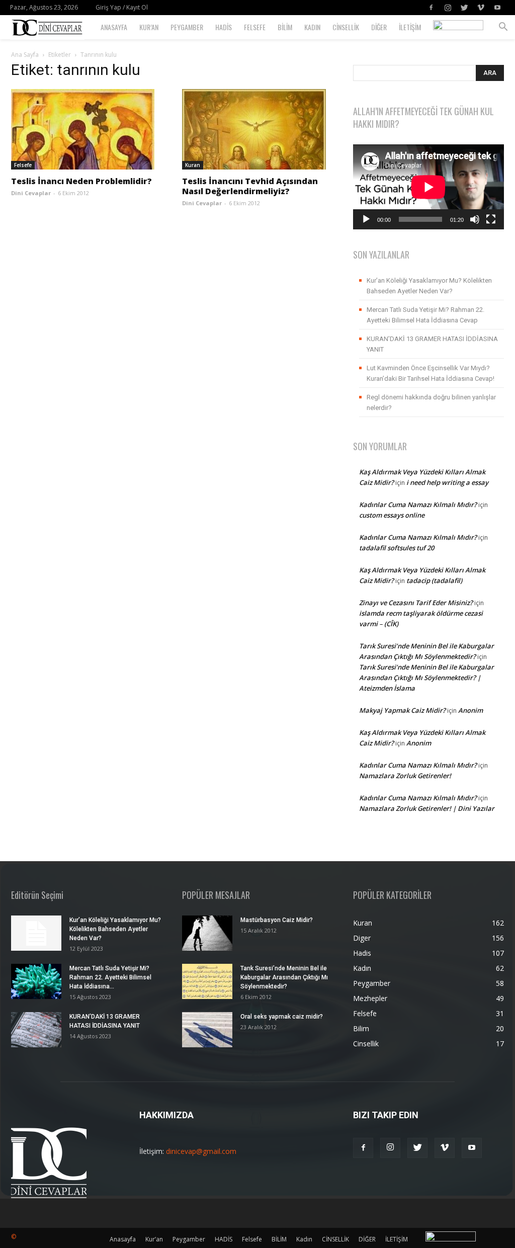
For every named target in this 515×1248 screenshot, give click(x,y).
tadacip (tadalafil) (434, 580)
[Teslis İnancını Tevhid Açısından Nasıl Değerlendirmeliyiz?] (257, 129)
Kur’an (148, 27)
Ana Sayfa (25, 54)
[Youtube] (497, 7)
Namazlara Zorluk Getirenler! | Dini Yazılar (426, 808)
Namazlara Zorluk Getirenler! (405, 775)
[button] (503, 28)
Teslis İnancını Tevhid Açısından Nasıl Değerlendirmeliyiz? (250, 186)
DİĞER (379, 27)
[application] (428, 186)
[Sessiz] (475, 219)
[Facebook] (431, 7)
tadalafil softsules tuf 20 (396, 547)
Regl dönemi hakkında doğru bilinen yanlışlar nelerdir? (431, 402)
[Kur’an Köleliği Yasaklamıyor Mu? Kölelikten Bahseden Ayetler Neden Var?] (36, 933)
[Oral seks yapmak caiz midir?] (207, 1029)
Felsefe (255, 27)
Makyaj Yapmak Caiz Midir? (402, 710)
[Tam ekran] (491, 219)
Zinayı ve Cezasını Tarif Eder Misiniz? (416, 602)
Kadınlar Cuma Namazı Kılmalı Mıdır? (418, 504)
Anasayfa (114, 27)
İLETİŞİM (410, 27)
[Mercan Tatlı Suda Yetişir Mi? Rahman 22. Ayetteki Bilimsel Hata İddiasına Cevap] (36, 981)
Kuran (192, 165)
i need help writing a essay (447, 482)
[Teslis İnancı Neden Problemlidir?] (86, 129)
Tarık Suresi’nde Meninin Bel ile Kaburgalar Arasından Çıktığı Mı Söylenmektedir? (284, 977)
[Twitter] (464, 7)
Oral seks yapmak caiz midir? (281, 1016)
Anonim (470, 710)
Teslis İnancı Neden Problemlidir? (81, 181)
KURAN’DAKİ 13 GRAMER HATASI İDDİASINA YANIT (432, 344)
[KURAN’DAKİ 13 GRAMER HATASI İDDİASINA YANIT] (36, 1029)
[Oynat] (366, 219)
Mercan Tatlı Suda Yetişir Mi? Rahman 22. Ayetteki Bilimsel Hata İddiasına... (110, 977)
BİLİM (285, 27)
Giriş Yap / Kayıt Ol (122, 7)
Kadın (312, 27)
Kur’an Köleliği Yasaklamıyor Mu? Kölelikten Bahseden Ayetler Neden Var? (429, 286)
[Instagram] (447, 7)
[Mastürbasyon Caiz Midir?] (207, 933)
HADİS (223, 27)
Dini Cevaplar (31, 193)
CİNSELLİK (345, 27)
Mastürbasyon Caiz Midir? (276, 920)
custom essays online (391, 515)
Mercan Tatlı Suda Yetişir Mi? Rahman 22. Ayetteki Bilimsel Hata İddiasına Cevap (425, 315)
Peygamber (186, 27)
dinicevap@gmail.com (201, 1151)
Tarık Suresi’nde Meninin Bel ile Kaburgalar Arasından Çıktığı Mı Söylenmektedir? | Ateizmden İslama (426, 677)
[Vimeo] (480, 7)
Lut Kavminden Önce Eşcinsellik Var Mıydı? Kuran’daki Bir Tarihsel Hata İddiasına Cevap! (430, 373)
